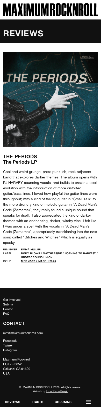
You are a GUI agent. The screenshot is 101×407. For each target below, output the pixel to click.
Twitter (8, 345)
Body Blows (31, 253)
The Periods (20, 156)
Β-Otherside (53, 253)
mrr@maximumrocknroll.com (23, 333)
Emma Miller (31, 249)
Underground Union (37, 257)
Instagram (10, 350)
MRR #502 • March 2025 (38, 261)
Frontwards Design (57, 390)
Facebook (10, 341)
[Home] (50, 14)
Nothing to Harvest (81, 253)
